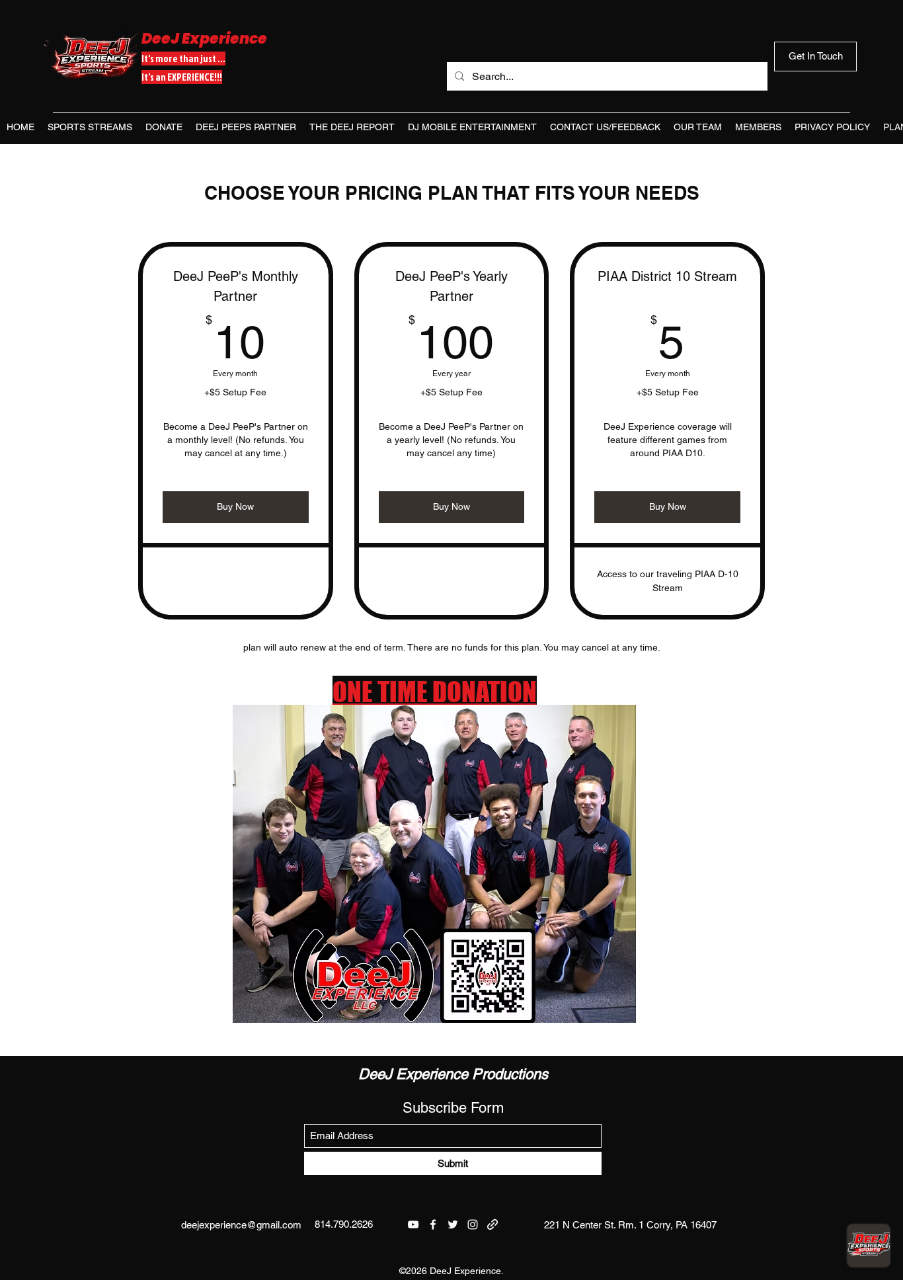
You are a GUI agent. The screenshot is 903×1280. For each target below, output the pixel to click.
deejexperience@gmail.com (241, 1224)
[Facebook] (433, 1224)
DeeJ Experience (204, 38)
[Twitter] (452, 1224)
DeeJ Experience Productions (453, 1074)
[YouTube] (413, 1224)
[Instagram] (472, 1224)
